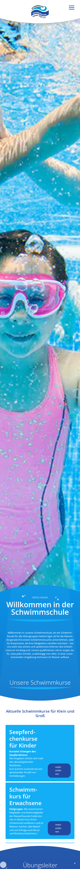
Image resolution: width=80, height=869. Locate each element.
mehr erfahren (58, 770)
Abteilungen (40, 597)
